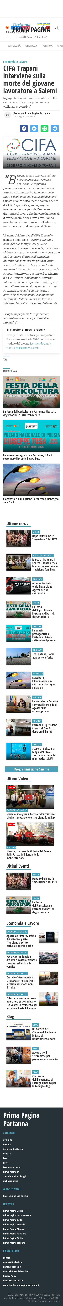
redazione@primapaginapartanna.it (21, 1285)
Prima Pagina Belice (13, 1210)
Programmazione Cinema (15, 1195)
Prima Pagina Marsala (14, 1224)
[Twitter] (34, 128)
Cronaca (31, 45)
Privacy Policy (9, 1275)
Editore (6, 1257)
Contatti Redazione (12, 1262)
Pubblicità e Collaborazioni (16, 1271)
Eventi (6, 1158)
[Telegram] (55, 128)
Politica (47, 45)
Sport (5, 1162)
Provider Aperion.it (12, 1266)
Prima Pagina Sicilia (13, 1238)
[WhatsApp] (44, 128)
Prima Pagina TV (11, 1171)
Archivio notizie (10, 1180)
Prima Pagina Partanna (14, 1233)
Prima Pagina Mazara (13, 1229)
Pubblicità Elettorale (13, 1280)
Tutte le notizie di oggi (14, 1176)
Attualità (14, 45)
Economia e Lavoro (12, 1167)
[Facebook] (24, 128)
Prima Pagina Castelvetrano (17, 1215)
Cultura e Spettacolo (13, 1149)
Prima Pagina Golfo (12, 1219)
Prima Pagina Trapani (14, 1242)
